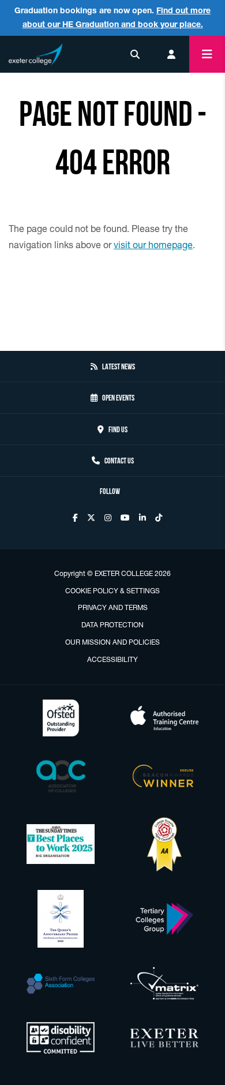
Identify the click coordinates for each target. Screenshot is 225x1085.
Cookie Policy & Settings (112, 590)
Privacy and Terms (113, 607)
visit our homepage (153, 244)
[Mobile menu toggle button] (207, 54)
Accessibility (112, 659)
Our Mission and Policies (112, 642)
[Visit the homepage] (35, 52)
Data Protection (112, 624)
